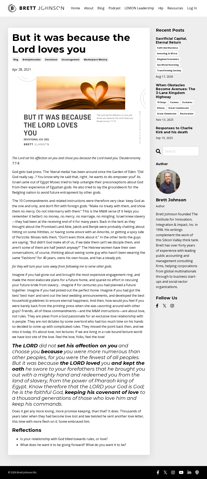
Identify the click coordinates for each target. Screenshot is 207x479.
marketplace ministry (95, 59)
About (88, 8)
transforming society (169, 70)
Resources (175, 8)
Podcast (114, 8)
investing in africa (167, 53)
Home (75, 8)
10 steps (161, 102)
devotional (51, 59)
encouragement (70, 59)
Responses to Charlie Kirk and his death (174, 130)
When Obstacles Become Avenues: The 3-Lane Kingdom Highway (175, 91)
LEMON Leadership (139, 8)
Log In (192, 8)
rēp (160, 8)
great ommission (166, 113)
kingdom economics (168, 59)
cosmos (174, 102)
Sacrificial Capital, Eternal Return (171, 40)
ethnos (161, 108)
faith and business (167, 47)
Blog (101, 8)
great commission (178, 108)
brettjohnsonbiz (32, 59)
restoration (186, 113)
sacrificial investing (168, 64)
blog (15, 59)
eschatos (187, 102)
